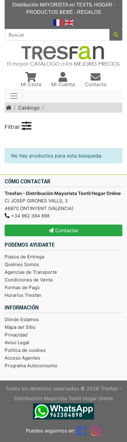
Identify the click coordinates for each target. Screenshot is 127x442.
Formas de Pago (22, 287)
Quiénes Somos (22, 264)
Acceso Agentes (22, 358)
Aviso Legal (17, 342)
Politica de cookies (25, 350)
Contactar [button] (66, 230)
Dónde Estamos (22, 319)
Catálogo (29, 108)
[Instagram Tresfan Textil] (96, 431)
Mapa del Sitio (20, 327)
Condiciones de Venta (28, 280)
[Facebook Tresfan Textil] (82, 431)
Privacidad (16, 335)
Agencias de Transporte (31, 272)
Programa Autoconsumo (31, 365)
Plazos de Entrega (24, 257)
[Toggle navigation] (14, 96)
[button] (31, 80)
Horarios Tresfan (23, 295)
